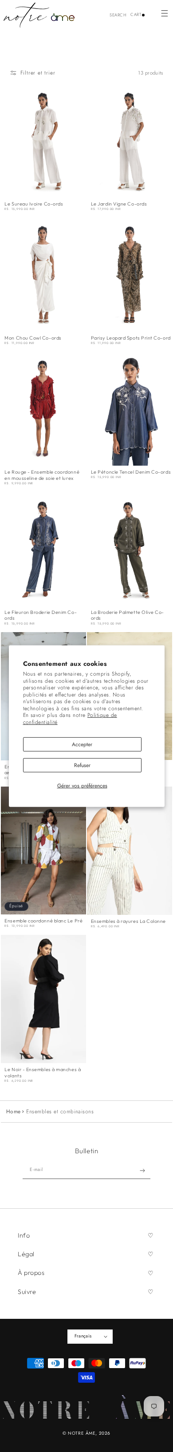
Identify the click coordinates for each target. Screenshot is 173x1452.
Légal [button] (26, 1254)
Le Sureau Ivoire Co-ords (33, 204)
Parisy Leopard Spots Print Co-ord (131, 338)
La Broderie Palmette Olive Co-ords (127, 615)
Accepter (82, 744)
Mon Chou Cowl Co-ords (32, 338)
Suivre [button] (27, 1292)
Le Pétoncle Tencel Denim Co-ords (131, 472)
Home (13, 1112)
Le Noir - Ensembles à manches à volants (42, 1073)
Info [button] (24, 1235)
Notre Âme (81, 1433)
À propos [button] (31, 1273)
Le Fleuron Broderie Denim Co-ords (40, 615)
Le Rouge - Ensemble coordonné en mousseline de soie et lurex (41, 475)
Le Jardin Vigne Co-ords (119, 204)
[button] (164, 13)
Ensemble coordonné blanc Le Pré (43, 921)
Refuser (82, 765)
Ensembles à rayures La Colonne (128, 921)
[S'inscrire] (142, 1171)
